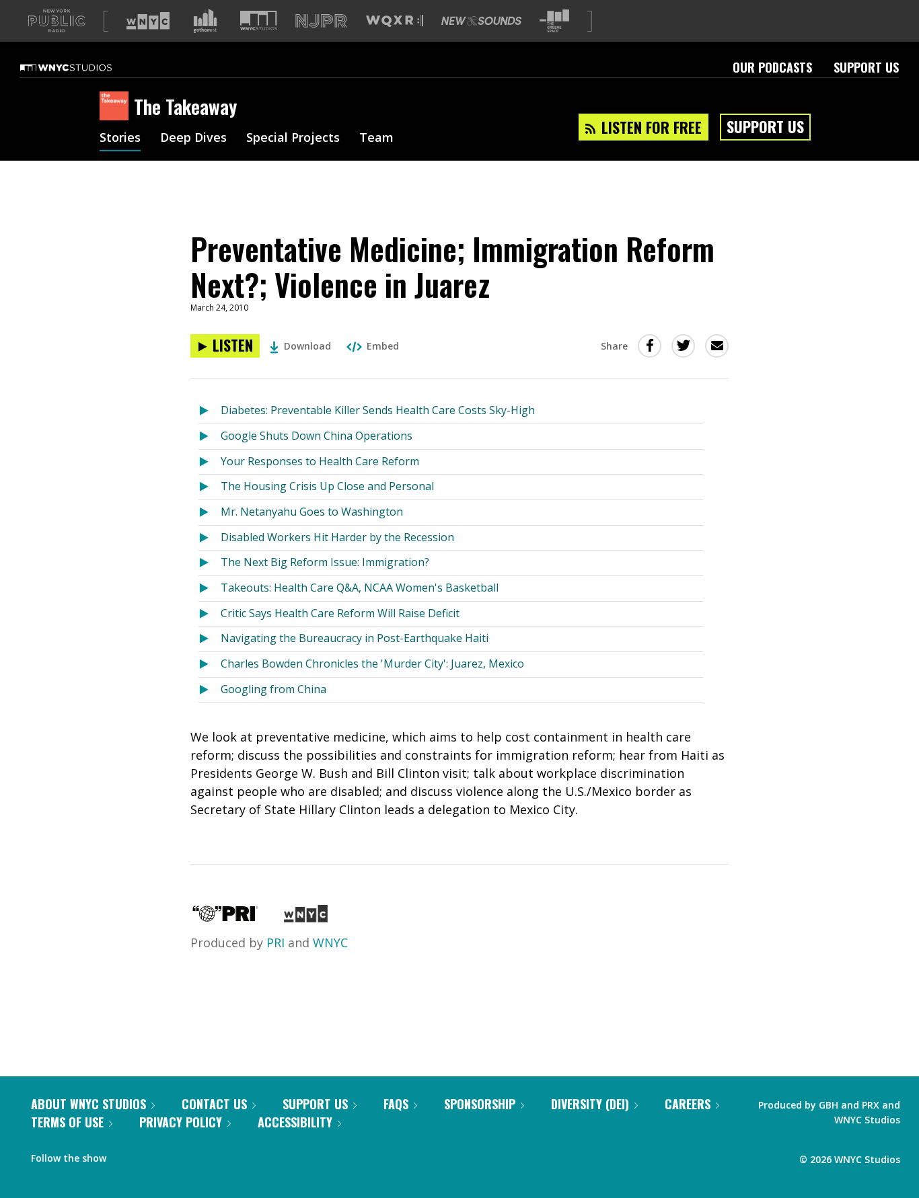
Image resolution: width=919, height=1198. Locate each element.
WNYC (330, 942)
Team (376, 138)
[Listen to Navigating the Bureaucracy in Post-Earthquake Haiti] (209, 639)
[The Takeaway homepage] (117, 106)
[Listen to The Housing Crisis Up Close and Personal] (209, 487)
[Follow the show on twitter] (152, 1155)
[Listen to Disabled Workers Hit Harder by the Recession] (209, 538)
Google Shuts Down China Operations (316, 435)
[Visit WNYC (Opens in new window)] (148, 21)
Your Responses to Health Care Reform (320, 461)
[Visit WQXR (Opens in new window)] (394, 21)
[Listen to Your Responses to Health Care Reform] (209, 462)
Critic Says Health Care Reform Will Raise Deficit (340, 613)
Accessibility (295, 1122)
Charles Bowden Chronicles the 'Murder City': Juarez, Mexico (372, 663)
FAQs (395, 1104)
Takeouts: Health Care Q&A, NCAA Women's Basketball (360, 587)
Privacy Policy (180, 1122)
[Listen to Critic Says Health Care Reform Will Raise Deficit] (209, 614)
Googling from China (273, 689)
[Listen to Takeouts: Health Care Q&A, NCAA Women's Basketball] (209, 588)
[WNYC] (306, 918)
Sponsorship (479, 1104)
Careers (687, 1104)
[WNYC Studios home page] (82, 67)
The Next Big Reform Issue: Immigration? (325, 562)
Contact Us (214, 1104)
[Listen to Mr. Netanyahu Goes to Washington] (209, 512)
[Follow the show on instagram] (178, 1155)
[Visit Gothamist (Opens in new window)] (205, 21)
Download (307, 346)
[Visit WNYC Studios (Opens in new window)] (258, 20)
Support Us (866, 67)
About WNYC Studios (88, 1104)
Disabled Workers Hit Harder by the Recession (337, 537)
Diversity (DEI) (590, 1104)
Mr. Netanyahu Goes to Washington (312, 511)
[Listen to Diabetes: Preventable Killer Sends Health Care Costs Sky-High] (209, 411)
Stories (120, 138)
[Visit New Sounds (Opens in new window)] (481, 21)
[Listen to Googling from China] (209, 690)
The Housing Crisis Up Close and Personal (327, 486)
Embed (383, 346)
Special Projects (293, 138)
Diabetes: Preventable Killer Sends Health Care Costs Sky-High (378, 410)
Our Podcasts (772, 67)
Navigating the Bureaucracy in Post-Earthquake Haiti (354, 638)
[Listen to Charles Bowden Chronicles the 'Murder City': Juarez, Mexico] (209, 664)
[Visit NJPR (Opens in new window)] (321, 21)
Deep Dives (193, 138)
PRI (275, 942)
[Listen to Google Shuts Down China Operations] (209, 436)
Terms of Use (67, 1122)
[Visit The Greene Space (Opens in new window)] (554, 21)
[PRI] (225, 918)
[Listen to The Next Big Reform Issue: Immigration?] (209, 563)
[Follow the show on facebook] (126, 1155)
